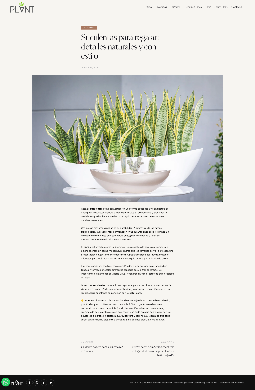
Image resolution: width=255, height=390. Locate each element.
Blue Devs (239, 382)
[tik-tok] (44, 382)
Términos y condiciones (206, 382)
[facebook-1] (29, 382)
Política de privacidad (183, 382)
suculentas (96, 208)
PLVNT (91, 300)
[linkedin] (51, 382)
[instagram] (36, 382)
